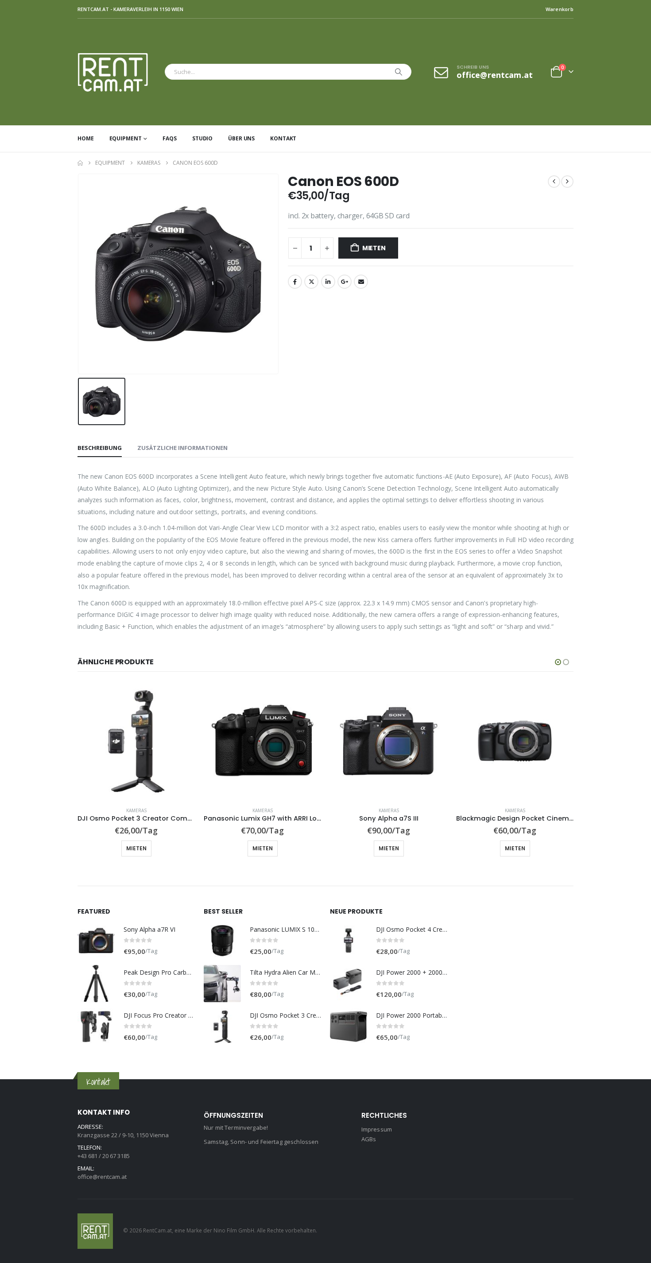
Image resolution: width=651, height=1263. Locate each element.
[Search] (398, 71)
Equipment (125, 138)
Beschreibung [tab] (100, 448)
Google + (344, 282)
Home (86, 138)
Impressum (376, 1129)
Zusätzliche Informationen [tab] (182, 448)
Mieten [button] (136, 848)
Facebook (295, 282)
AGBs (368, 1139)
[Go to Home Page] (80, 163)
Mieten (374, 248)
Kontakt (283, 138)
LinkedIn (328, 282)
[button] (558, 662)
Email (361, 282)
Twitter (311, 282)
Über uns (241, 138)
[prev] (554, 181)
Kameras (136, 810)
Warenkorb (560, 9)
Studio (202, 138)
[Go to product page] (136, 741)
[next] (567, 181)
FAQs (170, 138)
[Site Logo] (119, 72)
